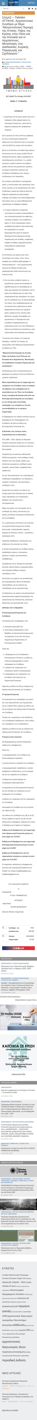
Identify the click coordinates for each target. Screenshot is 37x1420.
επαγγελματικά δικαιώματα (11, 1355)
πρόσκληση (6, 1302)
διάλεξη (5, 1282)
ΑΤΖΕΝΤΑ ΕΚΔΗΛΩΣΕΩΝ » (10, 997)
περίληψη (12, 1330)
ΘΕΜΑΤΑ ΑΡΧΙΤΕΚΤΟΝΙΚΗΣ (12, 1163)
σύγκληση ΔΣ (23, 1298)
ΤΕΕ (26, 1294)
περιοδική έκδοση (13, 1360)
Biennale (29, 1294)
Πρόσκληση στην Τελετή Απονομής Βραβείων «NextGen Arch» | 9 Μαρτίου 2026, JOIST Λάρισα (17, 968)
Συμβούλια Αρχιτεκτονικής (18, 1302)
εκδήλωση (18, 1324)
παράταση (7, 1352)
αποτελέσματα (18, 1352)
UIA (28, 1330)
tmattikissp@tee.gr (23, 871)
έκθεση (28, 1352)
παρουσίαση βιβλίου (17, 1311)
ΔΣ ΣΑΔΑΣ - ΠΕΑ (17, 1282)
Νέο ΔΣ (17, 1330)
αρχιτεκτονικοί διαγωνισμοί (9, 1298)
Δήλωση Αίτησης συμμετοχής (13, 912)
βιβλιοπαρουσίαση (29, 1325)
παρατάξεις (25, 1355)
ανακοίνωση (8, 1306)
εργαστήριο (27, 1311)
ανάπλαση (5, 1330)
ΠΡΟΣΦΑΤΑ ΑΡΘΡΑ (8, 1083)
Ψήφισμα (28, 1278)
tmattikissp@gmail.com (10, 874)
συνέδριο (5, 1275)
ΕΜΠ (16, 1306)
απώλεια (15, 1337)
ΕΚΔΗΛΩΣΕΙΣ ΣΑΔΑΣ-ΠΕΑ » (26, 1000)
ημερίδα (22, 1330)
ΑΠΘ (4, 1316)
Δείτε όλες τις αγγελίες (10, 1410)
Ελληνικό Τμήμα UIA (17, 1278)
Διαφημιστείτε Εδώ (18, 1074)
